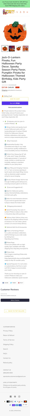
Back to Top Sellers (16, 311)
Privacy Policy (8, 331)
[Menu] (27, 12)
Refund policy (7, 363)
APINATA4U (17, 410)
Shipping (4, 90)
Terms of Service (8, 340)
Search (5, 349)
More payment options (15, 107)
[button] (9, 85)
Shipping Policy (8, 344)
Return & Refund (8, 335)
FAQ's (5, 353)
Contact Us (6, 358)
